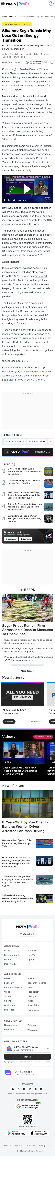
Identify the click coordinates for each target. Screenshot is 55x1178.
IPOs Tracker (10, 964)
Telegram (32, 1025)
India (30, 987)
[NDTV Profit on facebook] (13, 1089)
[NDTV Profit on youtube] (35, 1089)
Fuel (19, 375)
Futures (8, 959)
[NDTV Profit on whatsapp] (41, 1089)
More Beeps (27, 671)
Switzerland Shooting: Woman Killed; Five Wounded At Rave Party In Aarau (18, 898)
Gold (26, 375)
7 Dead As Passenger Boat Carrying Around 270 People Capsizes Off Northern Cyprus (17, 881)
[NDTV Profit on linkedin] (30, 1089)
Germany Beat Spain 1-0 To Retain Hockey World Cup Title (17, 843)
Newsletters (10, 1025)
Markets (8, 978)
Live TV (31, 955)
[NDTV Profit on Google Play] (16, 1133)
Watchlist (32, 950)
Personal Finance (41, 371)
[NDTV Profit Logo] (27, 926)
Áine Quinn (34, 54)
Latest (10, 379)
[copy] (51, 62)
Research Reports (37, 983)
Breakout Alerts (12, 955)
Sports (7, 996)
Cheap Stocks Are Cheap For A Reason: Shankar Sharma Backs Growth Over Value (20, 770)
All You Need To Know (14, 709)
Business (45, 54)
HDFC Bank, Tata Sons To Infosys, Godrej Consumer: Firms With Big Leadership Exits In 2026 (16, 862)
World (7, 991)
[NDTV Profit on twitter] (18, 1089)
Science (8, 1000)
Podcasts (9, 1029)
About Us (7, 1146)
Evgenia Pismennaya (18, 54)
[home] (17, 3)
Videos (31, 1000)
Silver (38, 375)
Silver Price (33, 1005)
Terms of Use (18, 1146)
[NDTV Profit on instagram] (24, 1089)
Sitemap (42, 1146)
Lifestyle (32, 996)
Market (6, 371)
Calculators (33, 1010)
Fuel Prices (10, 1009)
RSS (49, 1146)
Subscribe (9, 722)
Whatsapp (33, 1030)
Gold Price (9, 1005)
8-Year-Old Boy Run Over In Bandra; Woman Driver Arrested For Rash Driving (25, 826)
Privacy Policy (31, 1146)
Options (32, 959)
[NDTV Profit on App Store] (38, 1133)
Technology (33, 991)
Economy (9, 983)
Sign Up (27, 1057)
